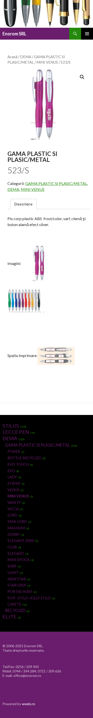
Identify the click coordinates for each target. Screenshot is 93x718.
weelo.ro (28, 704)
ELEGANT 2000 (20, 540)
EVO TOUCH (18, 464)
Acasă (12, 56)
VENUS (13, 489)
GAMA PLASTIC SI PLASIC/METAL (56, 183)
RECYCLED (15, 610)
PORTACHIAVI (19, 591)
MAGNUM (16, 528)
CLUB (12, 547)
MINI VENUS (47, 62)
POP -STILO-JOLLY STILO (29, 598)
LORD (12, 515)
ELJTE (9, 616)
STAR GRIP (16, 585)
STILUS (10, 426)
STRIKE (13, 483)
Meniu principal (87, 34)
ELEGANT (15, 553)
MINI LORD (17, 521)
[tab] (23, 204)
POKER (13, 451)
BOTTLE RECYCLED (24, 458)
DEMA (25, 56)
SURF (12, 566)
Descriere (23, 204)
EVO (11, 470)
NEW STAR (16, 579)
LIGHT (13, 572)
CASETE (14, 604)
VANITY (14, 502)
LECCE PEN (15, 432)
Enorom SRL (14, 33)
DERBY (13, 534)
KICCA (13, 509)
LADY (12, 477)
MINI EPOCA (18, 559)
